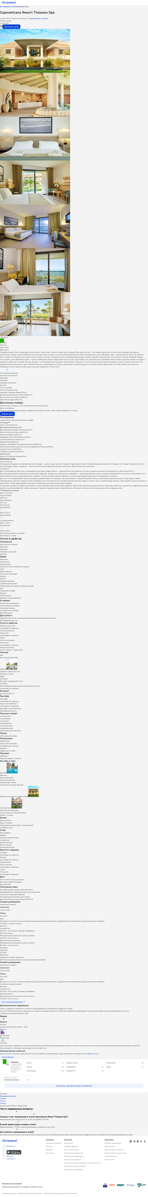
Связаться (12, 1096)
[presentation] (16, 1078)
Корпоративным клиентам (114, 1150)
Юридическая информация (73, 1156)
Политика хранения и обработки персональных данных (22, 1193)
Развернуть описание (10, 490)
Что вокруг (4, 422)
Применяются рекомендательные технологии (60, 1193)
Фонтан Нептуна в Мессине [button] (11, 432)
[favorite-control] (1, 26)
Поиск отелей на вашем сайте (115, 1153)
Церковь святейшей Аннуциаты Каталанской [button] (18, 444)
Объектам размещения (113, 1143)
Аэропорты (4, 454)
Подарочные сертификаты (73, 1169)
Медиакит (4, 1096)
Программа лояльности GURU (75, 1166)
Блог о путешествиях (71, 1150)
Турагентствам (110, 1146)
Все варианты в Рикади (9, 6)
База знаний (68, 1143)
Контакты (49, 1146)
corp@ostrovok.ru (92, 1054)
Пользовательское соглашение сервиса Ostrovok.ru (82, 1163)
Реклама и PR (109, 1160)
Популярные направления (73, 1153)
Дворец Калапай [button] (6, 442)
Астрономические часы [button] (9, 439)
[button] (74, 51)
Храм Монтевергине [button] (8, 434)
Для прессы (50, 1153)
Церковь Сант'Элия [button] (8, 449)
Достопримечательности (10, 427)
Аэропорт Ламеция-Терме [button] (10, 456)
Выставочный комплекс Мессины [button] (13, 430)
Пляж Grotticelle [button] (6, 425)
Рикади (3, 1103)
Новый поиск (24, 6)
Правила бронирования (72, 1160)
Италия (3, 1101)
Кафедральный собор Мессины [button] (12, 437)
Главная (3, 1098)
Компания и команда (53, 1143)
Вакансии (49, 1150)
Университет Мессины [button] (9, 451)
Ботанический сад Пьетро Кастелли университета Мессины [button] (24, 447)
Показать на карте (40, 18)
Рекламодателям (111, 1156)
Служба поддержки (71, 1146)
